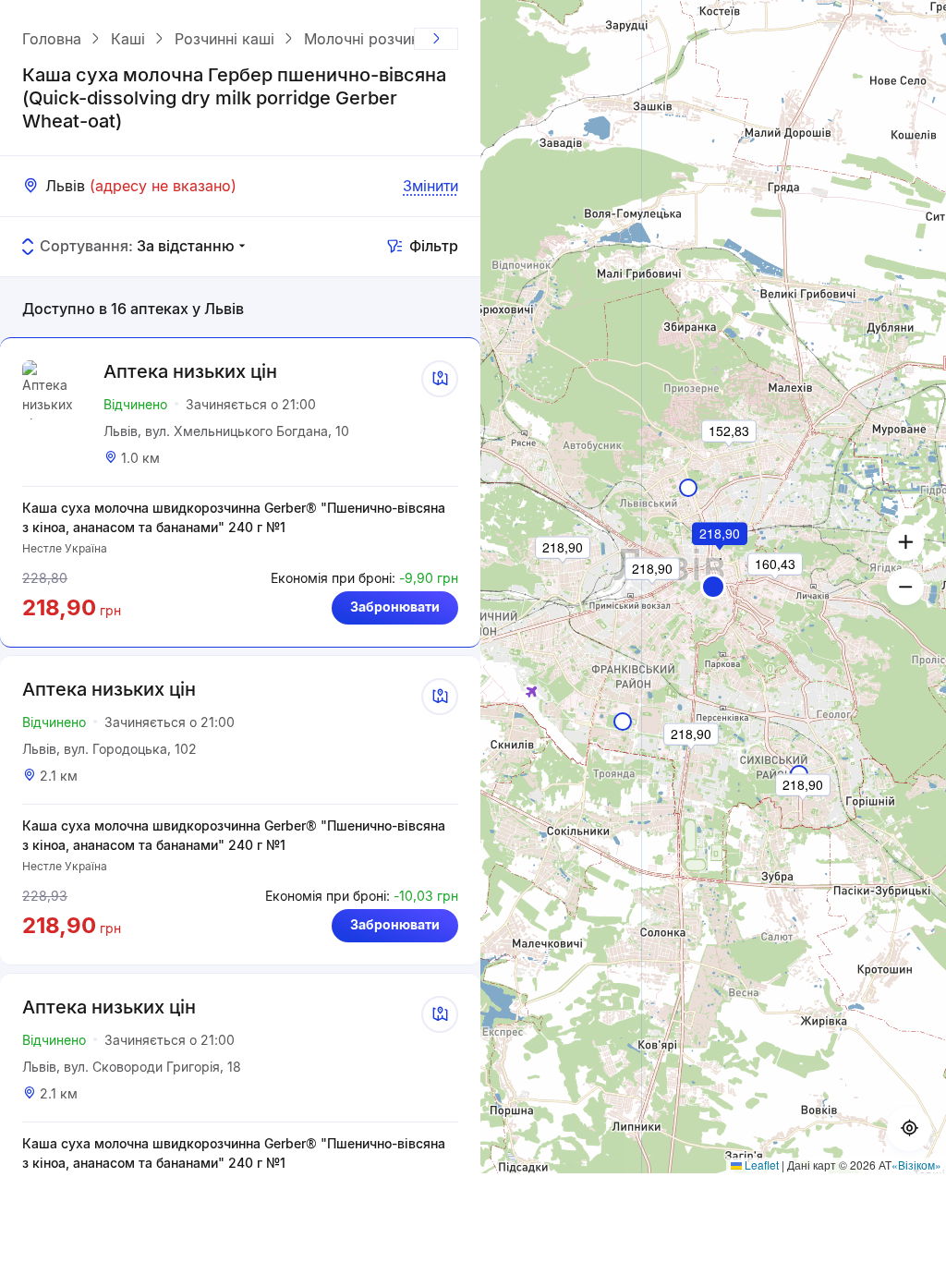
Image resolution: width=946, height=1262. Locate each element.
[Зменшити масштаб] (905, 586)
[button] (713, 587)
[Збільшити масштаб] (905, 542)
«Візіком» (916, 1164)
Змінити (430, 185)
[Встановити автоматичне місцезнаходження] (909, 1129)
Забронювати (395, 606)
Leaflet (760, 1164)
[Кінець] (436, 39)
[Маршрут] (439, 378)
